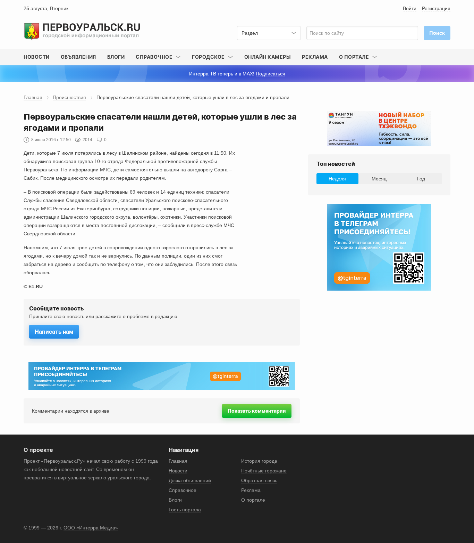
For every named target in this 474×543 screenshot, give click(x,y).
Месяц (379, 178)
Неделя (337, 178)
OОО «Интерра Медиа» (91, 527)
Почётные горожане (264, 470)
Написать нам (54, 331)
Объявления (78, 57)
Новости (37, 57)
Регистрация (436, 8)
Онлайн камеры (267, 57)
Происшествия (69, 97)
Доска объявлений (190, 480)
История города (259, 461)
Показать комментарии (257, 411)
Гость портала (185, 509)
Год (421, 178)
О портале (253, 500)
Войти (409, 8)
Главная (33, 97)
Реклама (315, 57)
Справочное (182, 490)
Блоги (116, 57)
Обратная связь (259, 480)
